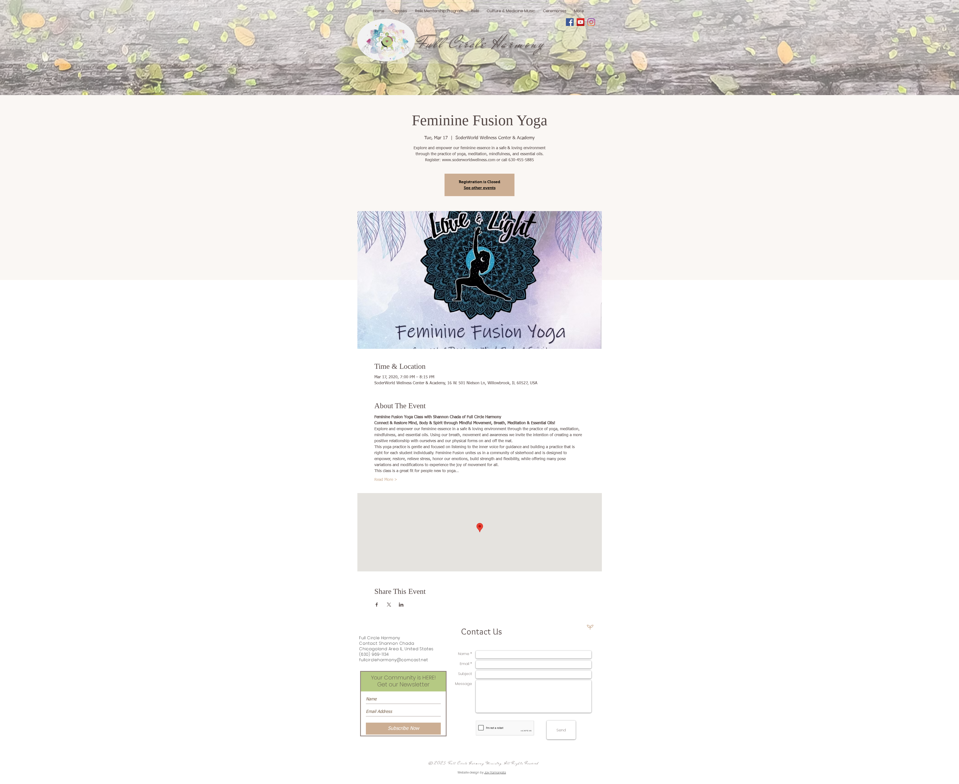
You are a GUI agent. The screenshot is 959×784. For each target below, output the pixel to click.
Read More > (385, 480)
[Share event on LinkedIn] (401, 605)
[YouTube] (580, 22)
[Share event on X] (389, 605)
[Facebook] (570, 22)
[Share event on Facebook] (376, 605)
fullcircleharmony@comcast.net (393, 660)
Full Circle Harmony (481, 43)
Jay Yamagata (495, 772)
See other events (479, 188)
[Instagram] (591, 22)
